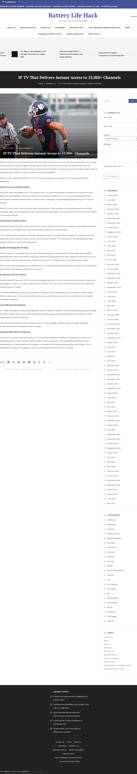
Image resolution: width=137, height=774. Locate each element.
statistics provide (110, 6)
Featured (111, 552)
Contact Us (46, 27)
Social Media (112, 603)
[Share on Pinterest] (29, 362)
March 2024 (112, 310)
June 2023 (111, 352)
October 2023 (112, 333)
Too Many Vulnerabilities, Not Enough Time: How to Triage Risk (24, 54)
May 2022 (111, 402)
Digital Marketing (114, 538)
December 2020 (113, 434)
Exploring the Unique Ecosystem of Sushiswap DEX (102, 54)
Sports (109, 607)
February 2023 (113, 365)
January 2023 (112, 370)
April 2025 (111, 255)
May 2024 (111, 306)
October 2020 (112, 444)
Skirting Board (113, 598)
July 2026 (111, 200)
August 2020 (112, 453)
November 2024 (113, 278)
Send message (111, 176)
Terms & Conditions (74, 34)
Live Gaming (112, 584)
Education (111, 543)
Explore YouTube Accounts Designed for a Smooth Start (70, 698)
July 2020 (111, 457)
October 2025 (112, 228)
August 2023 (112, 342)
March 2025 (112, 260)
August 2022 (112, 393)
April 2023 (111, 361)
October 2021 (112, 425)
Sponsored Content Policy (49, 34)
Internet (110, 575)
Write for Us (93, 34)
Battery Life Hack (73, 15)
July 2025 (111, 241)
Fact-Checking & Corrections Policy (104, 27)
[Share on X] (14, 362)
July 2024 (111, 296)
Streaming (111, 612)
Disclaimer (60, 27)
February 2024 (113, 315)
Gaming (110, 561)
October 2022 (112, 384)
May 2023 (111, 356)
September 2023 (114, 338)
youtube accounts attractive (39, 6)
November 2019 (113, 485)
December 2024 (113, 273)
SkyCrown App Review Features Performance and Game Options (62, 54)
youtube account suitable (64, 6)
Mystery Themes (36, 771)
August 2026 (112, 195)
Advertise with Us (28, 27)
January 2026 (112, 214)
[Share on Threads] (44, 362)
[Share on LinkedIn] (19, 362)
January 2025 (112, 269)
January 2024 (112, 319)
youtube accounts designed (12, 6)
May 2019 (111, 503)
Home (127, 27)
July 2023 (111, 347)
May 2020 (111, 462)
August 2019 (112, 494)
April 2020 (111, 467)
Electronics (111, 547)
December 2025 (113, 218)
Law (108, 580)
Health (109, 566)
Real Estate (111, 589)
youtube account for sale (89, 6)
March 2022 (112, 411)
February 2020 (113, 471)
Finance (110, 557)
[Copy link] (50, 362)
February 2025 (113, 264)
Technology (111, 616)
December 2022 (113, 375)
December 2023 (113, 324)
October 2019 (112, 489)
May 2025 (111, 250)
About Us (11, 27)
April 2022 (111, 407)
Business (7, 144)
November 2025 (113, 223)
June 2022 (111, 398)
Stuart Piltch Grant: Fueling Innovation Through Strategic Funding (26, 369)
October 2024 (112, 283)
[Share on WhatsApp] (24, 362)
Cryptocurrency (113, 534)
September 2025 (114, 232)
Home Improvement (115, 570)
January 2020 (112, 476)
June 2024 (111, 301)
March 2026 (112, 205)
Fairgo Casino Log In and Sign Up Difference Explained (67, 730)
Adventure (111, 520)
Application (111, 524)
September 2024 (114, 287)
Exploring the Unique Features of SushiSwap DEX (75, 369)
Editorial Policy (77, 27)
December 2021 (113, 421)
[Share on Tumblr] (39, 362)
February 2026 (113, 209)
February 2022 (113, 416)
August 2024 (112, 292)
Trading (110, 621)
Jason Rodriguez (25, 148)
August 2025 (112, 237)
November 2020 (113, 439)
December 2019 (113, 480)
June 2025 (111, 246)
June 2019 (111, 499)
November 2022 (113, 379)
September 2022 (114, 388)
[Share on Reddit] (34, 362)
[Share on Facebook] (8, 362)
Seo (108, 593)
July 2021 (111, 430)
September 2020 (114, 448)
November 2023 (113, 329)
